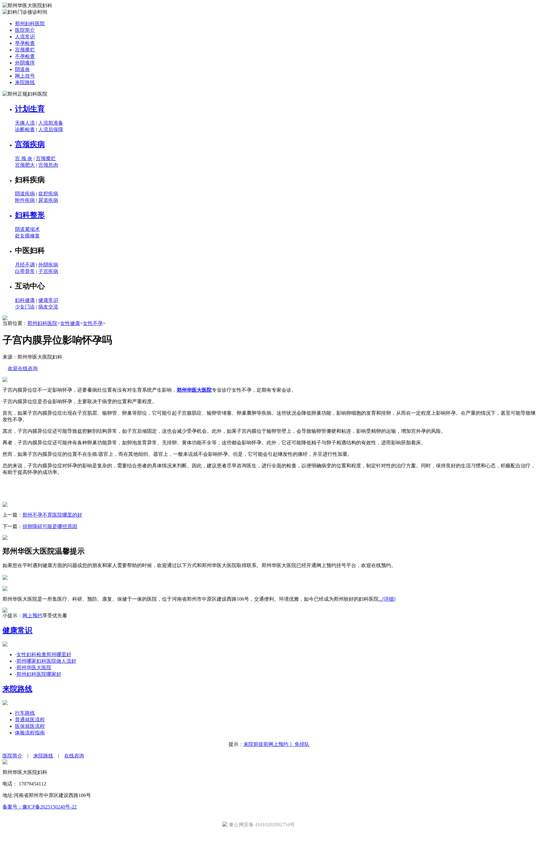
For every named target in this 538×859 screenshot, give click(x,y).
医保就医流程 (30, 726)
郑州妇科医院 (30, 23)
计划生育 (30, 109)
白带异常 (25, 271)
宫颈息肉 (48, 165)
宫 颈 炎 (23, 158)
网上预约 (32, 615)
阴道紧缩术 (27, 229)
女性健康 (70, 323)
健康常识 (48, 300)
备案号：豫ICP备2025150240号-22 (39, 806)
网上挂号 (25, 76)
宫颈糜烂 (25, 49)
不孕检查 (25, 56)
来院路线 (25, 82)
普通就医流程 (30, 719)
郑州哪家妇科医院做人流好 (46, 661)
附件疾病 (25, 200)
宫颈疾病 (30, 144)
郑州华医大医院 (34, 667)
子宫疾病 (48, 271)
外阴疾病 (48, 264)
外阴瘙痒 (25, 62)
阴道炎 (22, 69)
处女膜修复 (27, 235)
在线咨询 (74, 755)
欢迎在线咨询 (23, 368)
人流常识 (25, 36)
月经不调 (25, 264)
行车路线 (25, 713)
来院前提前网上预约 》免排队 (276, 744)
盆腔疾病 (48, 193)
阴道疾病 (25, 193)
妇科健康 (25, 300)
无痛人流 (25, 123)
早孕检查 (25, 43)
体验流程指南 (30, 732)
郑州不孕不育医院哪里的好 (52, 515)
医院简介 (25, 30)
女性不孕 (93, 323)
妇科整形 (30, 215)
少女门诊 (25, 306)
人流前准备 (50, 123)
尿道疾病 (48, 200)
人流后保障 (50, 129)
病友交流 (48, 306)
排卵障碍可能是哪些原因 (49, 526)
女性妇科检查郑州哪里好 (44, 654)
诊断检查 (25, 129)
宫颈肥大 (25, 165)
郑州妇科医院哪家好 (39, 674)
